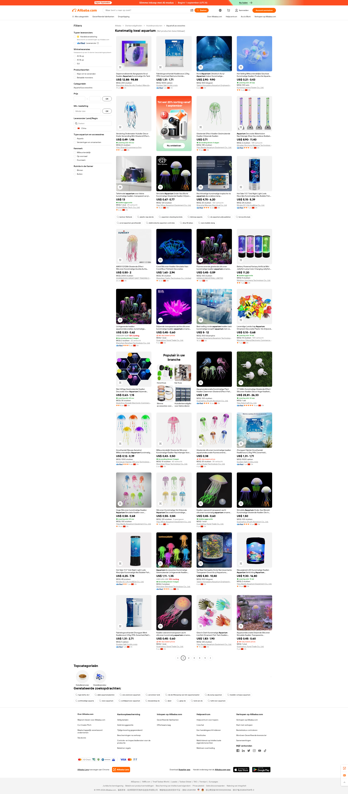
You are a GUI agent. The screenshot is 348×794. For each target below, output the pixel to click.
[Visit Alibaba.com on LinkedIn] (243, 750)
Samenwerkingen (243, 740)
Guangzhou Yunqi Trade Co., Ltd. (169, 340)
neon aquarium (107, 701)
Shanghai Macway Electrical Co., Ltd (212, 205)
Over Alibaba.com (85, 714)
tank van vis (198, 701)
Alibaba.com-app (222, 770)
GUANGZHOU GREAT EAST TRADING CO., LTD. (133, 278)
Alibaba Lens (83, 770)
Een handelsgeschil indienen (209, 730)
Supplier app (184, 770)
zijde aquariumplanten (105, 695)
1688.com (146, 782)
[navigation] (93, 342)
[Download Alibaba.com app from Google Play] (261, 769)
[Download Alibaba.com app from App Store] (241, 769)
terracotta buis (244, 217)
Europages (213, 782)
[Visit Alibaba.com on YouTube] (259, 750)
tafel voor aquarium (218, 701)
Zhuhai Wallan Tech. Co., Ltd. (128, 207)
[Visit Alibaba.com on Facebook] (238, 750)
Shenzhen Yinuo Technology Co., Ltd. (171, 464)
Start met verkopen (244, 725)
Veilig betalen (122, 720)
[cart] (229, 11)
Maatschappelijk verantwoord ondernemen (89, 731)
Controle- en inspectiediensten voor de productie (133, 741)
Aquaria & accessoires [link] (175, 26)
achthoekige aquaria (86, 701)
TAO (195, 782)
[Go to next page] (210, 658)
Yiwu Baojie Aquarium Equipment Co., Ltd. (214, 147)
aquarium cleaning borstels (171, 217)
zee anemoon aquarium (131, 695)
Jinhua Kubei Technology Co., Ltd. (211, 464)
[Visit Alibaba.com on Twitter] (248, 750)
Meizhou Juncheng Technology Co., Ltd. (254, 280)
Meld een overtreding (206, 748)
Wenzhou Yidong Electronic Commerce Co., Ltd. (254, 340)
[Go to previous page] (177, 658)
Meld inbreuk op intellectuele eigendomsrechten (209, 741)
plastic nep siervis (147, 217)
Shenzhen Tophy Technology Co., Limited (173, 278)
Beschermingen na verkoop (129, 735)
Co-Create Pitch (84, 725)
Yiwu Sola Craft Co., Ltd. (247, 403)
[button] (191, 10)
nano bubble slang (208, 223)
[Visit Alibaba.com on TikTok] (265, 750)
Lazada (174, 782)
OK (107, 99)
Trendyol (203, 782)
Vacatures (81, 738)
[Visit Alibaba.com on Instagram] (254, 750)
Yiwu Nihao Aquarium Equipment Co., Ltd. (173, 205)
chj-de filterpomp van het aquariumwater (184, 695)
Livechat (200, 725)
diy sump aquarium (214, 695)
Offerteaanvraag (164, 725)
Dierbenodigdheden (133, 26)
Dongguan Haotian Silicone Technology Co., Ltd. (133, 462)
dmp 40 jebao (188, 223)
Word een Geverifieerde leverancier (251, 735)
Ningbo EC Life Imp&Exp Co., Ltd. (251, 205)
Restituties (201, 735)
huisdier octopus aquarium (240, 695)
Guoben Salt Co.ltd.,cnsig (167, 85)
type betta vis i (83, 695)
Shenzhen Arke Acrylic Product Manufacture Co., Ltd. (133, 85)
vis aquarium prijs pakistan (220, 217)
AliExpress (135, 782)
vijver (169, 701)
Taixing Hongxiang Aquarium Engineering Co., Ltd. (214, 85)
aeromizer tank (154, 695)
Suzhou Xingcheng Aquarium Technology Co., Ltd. (214, 338)
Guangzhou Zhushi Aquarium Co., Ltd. (212, 401)
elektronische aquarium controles (162, 223)
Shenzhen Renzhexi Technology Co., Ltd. (133, 343)
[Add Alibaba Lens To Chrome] (121, 769)
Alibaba (118, 26)
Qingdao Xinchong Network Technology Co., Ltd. (254, 145)
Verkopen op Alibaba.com (247, 720)
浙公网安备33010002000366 (218, 790)
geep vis (182, 701)
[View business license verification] (198, 790)
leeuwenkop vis (154, 701)
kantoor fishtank (125, 217)
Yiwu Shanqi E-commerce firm (129, 147)
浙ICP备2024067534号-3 (243, 790)
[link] (344, 768)
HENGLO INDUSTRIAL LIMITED (210, 278)
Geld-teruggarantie (125, 725)
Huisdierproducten (154, 26)
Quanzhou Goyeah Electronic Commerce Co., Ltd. (133, 403)
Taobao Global (185, 782)
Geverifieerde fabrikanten (168, 720)
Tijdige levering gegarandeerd (129, 730)
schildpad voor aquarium (130, 701)
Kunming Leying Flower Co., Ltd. (250, 87)
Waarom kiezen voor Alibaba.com (91, 720)
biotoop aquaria (196, 217)
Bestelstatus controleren (246, 730)
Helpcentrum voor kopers (207, 720)
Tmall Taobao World (161, 782)
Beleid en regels (124, 748)
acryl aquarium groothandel (130, 223)
